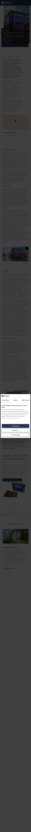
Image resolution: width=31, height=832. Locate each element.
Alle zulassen (15, 426)
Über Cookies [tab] (25, 400)
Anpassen (14, 430)
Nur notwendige (15, 434)
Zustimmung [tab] (5, 400)
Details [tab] (15, 400)
